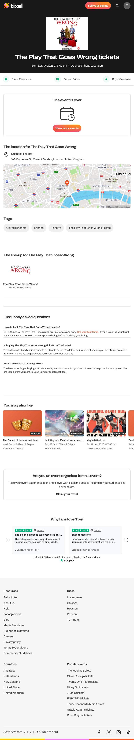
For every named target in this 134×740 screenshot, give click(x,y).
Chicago (72, 603)
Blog (6, 620)
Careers (8, 636)
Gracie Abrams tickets (80, 710)
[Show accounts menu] (127, 5)
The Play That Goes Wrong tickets (90, 228)
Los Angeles (74, 597)
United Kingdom (16, 228)
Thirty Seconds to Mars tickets (85, 704)
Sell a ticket (10, 597)
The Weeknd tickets (79, 671)
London (39, 228)
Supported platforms (16, 631)
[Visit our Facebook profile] (99, 732)
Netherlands (11, 676)
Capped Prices (72, 79)
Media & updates (13, 625)
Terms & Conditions (15, 648)
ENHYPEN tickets (78, 698)
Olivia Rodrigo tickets (80, 676)
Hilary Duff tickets (78, 687)
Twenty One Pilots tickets (82, 682)
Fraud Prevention (21, 79)
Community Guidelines (17, 653)
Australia (9, 671)
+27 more (73, 620)
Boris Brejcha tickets (79, 715)
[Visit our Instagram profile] (119, 732)
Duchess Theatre (21, 154)
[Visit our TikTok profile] (128, 732)
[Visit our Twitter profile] (109, 732)
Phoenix (72, 614)
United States (12, 687)
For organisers (12, 614)
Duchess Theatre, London (87, 66)
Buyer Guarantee (121, 79)
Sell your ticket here (87, 332)
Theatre (56, 228)
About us (8, 603)
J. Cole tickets (75, 693)
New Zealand (11, 682)
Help (6, 609)
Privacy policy (12, 642)
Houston (72, 609)
